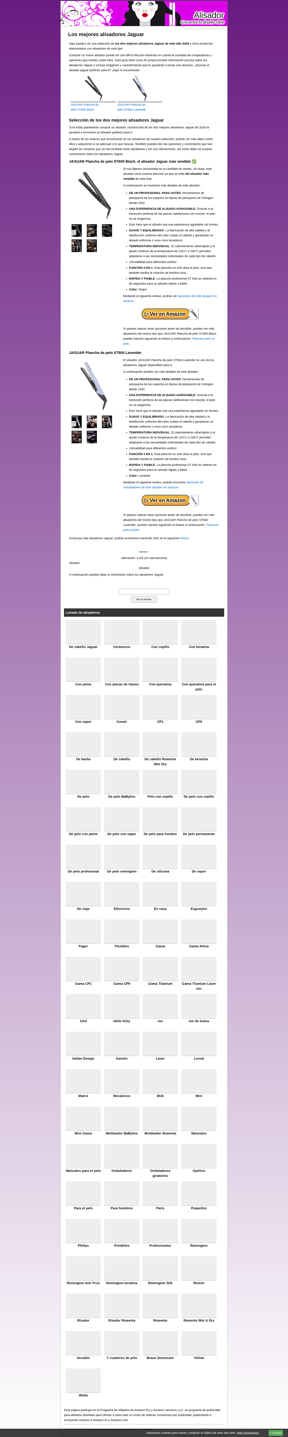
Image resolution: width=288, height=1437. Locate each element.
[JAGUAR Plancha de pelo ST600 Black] (76, 230)
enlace (184, 538)
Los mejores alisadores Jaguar (106, 34)
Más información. (248, 1433)
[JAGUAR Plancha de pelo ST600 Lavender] (76, 421)
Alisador (209, 15)
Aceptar (277, 1433)
